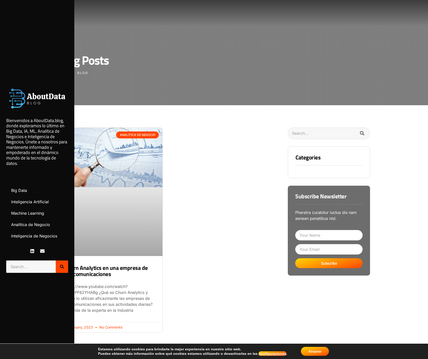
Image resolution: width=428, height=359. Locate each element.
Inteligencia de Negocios (34, 235)
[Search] (62, 266)
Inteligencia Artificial (30, 201)
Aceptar (314, 351)
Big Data (19, 190)
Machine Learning (27, 213)
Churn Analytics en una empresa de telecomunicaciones (106, 270)
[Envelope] (42, 251)
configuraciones (272, 354)
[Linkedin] (32, 251)
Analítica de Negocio (30, 224)
